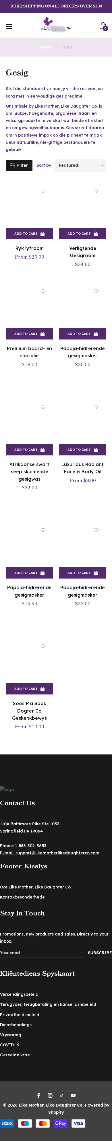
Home (46, 47)
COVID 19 (10, 1044)
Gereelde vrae (15, 1054)
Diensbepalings (16, 1024)
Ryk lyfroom (30, 248)
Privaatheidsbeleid (19, 1014)
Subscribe (100, 952)
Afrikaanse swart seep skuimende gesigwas (29, 471)
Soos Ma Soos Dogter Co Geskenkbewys (29, 710)
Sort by (43, 165)
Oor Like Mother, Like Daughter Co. (36, 887)
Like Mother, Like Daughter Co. (51, 1105)
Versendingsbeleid (19, 994)
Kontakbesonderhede (22, 897)
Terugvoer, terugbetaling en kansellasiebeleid (48, 1004)
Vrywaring (10, 1034)
